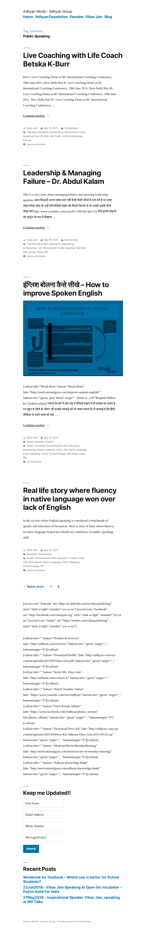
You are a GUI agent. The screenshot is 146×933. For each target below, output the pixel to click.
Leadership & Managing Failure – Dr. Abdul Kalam (63, 177)
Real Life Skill (41, 136)
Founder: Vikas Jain (86, 17)
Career (30, 445)
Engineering (67, 244)
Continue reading (36, 116)
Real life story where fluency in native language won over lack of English (69, 499)
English (49, 441)
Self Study (55, 136)
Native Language (77, 449)
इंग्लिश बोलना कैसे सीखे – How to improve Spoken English (66, 288)
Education (43, 132)
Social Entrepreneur (72, 136)
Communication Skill (37, 244)
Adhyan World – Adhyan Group (47, 11)
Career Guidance (35, 441)
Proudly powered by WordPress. (74, 921)
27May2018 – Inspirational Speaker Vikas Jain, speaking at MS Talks (71, 899)
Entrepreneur (71, 128)
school (32, 252)
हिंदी (46, 252)
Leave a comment (36, 144)
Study (40, 252)
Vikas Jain (32, 128)
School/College (58, 453)
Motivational (71, 132)
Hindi (59, 449)
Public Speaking (66, 248)
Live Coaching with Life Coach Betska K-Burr (72, 59)
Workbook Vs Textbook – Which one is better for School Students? (71, 879)
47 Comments (34, 461)
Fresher (73, 558)
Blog (108, 17)
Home (28, 17)
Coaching (31, 132)
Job (40, 248)
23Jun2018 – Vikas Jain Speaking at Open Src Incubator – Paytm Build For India (72, 889)
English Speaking (46, 449)
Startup (27, 140)
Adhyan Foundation (51, 17)
